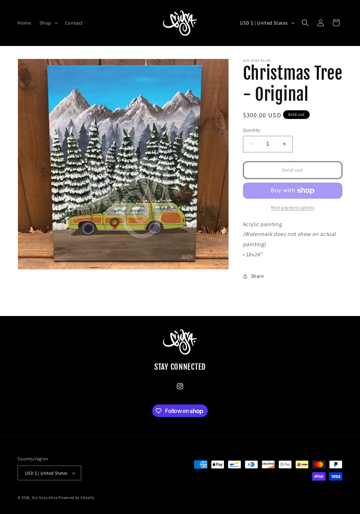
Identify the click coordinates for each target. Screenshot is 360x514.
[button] (47, 22)
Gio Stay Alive (45, 497)
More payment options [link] (292, 207)
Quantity (252, 130)
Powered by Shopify (76, 497)
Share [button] (257, 276)
